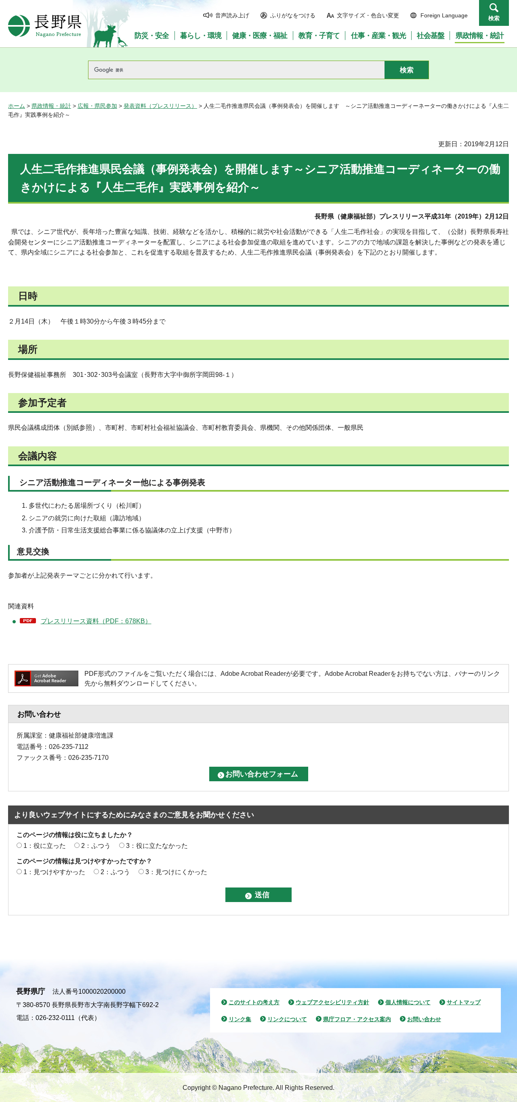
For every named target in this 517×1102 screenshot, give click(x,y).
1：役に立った (44, 845)
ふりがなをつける (292, 15)
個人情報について (408, 1002)
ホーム (16, 106)
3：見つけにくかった (176, 872)
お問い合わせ (424, 1019)
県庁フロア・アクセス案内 (357, 1019)
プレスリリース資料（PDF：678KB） (96, 621)
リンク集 (240, 1019)
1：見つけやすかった (54, 872)
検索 (494, 18)
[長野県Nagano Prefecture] (45, 26)
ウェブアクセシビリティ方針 (332, 1002)
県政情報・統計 (51, 106)
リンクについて (287, 1019)
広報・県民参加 (97, 106)
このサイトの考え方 (254, 1002)
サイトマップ (464, 1002)
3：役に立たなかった (157, 845)
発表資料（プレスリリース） (160, 106)
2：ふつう (96, 845)
